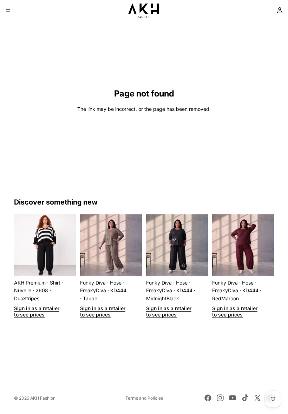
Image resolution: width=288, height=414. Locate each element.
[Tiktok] (245, 398)
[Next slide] (68, 245)
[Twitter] (257, 398)
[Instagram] (220, 398)
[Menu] (8, 10)
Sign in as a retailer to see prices (36, 311)
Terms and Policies (144, 398)
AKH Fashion (42, 398)
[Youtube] (232, 398)
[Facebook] (208, 398)
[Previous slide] (22, 245)
